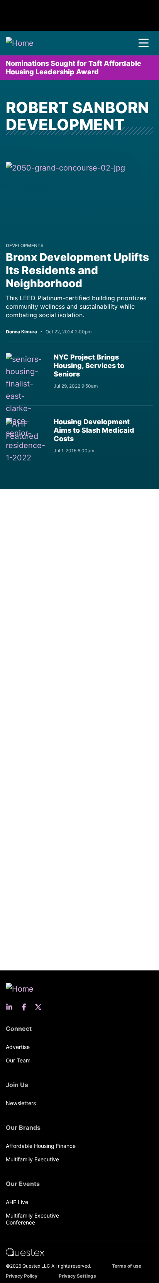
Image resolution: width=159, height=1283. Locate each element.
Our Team (18, 1060)
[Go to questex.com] (25, 1252)
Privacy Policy (21, 1276)
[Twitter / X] (40, 1007)
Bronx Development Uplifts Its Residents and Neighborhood (77, 270)
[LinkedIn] (11, 1007)
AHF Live (17, 1202)
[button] (143, 43)
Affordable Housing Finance (41, 1145)
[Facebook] (26, 1007)
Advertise (18, 1047)
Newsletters (21, 1103)
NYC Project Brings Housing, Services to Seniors (89, 365)
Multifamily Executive (32, 1159)
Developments (25, 245)
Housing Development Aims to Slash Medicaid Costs (94, 430)
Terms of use (126, 1266)
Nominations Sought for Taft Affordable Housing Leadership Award (73, 67)
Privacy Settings (77, 1276)
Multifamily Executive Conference (32, 1219)
